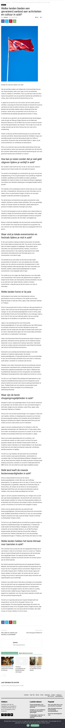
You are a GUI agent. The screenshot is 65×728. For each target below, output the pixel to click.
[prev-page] (2, 675)
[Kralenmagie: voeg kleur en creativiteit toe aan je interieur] (36, 661)
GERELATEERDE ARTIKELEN (9, 653)
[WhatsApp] (14, 21)
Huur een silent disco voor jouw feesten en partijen (55, 705)
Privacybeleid (35, 725)
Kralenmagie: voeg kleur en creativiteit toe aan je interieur (35, 668)
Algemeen (8, 2)
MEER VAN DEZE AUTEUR (26, 653)
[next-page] (5, 675)
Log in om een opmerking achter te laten (12, 685)
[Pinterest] (10, 21)
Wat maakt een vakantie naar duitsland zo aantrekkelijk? (9, 633)
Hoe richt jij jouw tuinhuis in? (34, 632)
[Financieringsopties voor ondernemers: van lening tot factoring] (7, 661)
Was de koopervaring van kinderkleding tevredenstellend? (55, 710)
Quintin (6, 17)
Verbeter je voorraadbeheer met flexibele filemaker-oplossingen (37, 711)
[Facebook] (3, 21)
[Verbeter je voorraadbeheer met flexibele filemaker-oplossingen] (21, 661)
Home (2, 2)
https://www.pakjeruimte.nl (19, 645)
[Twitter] (6, 21)
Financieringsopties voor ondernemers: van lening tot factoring (7, 668)
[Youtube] (11, 714)
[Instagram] (5, 714)
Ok (28, 725)
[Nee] (63, 723)
